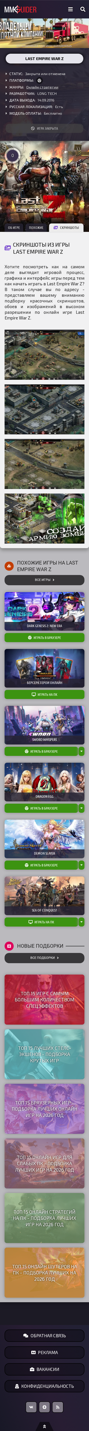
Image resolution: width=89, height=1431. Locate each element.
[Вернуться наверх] (44, 1426)
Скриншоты (69, 227)
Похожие (36, 227)
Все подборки (42, 958)
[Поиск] (83, 9)
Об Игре (14, 227)
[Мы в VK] (31, 1407)
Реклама (48, 1352)
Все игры (42, 580)
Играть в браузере (47, 638)
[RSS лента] (57, 1407)
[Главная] (21, 9)
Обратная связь (48, 1335)
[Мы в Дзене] (44, 1407)
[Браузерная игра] (39, 80)
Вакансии (48, 1369)
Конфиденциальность (47, 1386)
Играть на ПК (47, 694)
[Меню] (70, 9)
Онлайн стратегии (42, 87)
